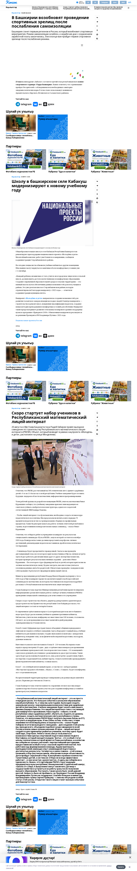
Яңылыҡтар (11, 7)
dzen (114, 2)
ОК (95, 2)
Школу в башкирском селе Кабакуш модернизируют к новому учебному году (45, 8)
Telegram (104, 2)
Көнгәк (11, 2)
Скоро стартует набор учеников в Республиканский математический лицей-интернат (76, 8)
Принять (121, 867)
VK (88, 2)
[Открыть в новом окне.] (24, 104)
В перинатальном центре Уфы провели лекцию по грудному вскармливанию (108, 8)
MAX (123, 2)
